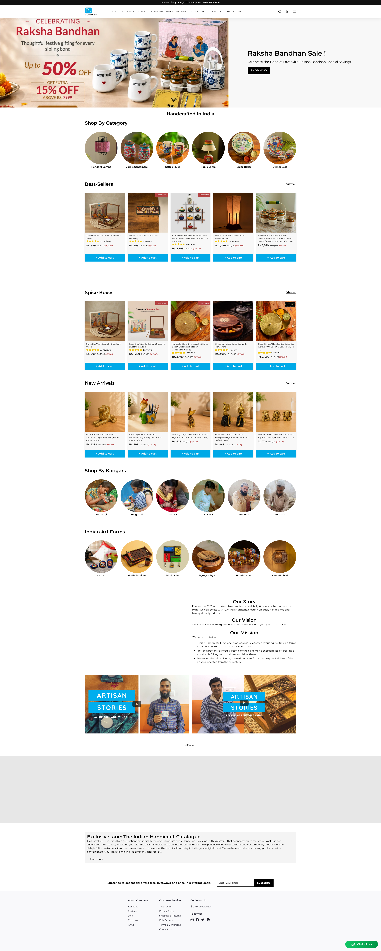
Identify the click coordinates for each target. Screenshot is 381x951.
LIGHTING (128, 11)
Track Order (165, 906)
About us (133, 906)
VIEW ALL (190, 745)
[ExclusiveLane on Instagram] (192, 919)
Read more (96, 859)
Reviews (132, 911)
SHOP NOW (259, 70)
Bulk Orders (165, 920)
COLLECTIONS (199, 11)
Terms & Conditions (170, 924)
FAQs (131, 924)
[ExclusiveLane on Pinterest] (208, 919)
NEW (241, 11)
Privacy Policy (166, 911)
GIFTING (218, 11)
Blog (130, 915)
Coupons (133, 920)
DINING (114, 11)
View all (291, 184)
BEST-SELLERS (176, 11)
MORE (231, 11)
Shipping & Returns (170, 915)
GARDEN (157, 11)
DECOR (143, 11)
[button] (93, 241)
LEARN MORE (26, 797)
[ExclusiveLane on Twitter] (202, 919)
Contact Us (165, 929)
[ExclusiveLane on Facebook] (197, 919)
